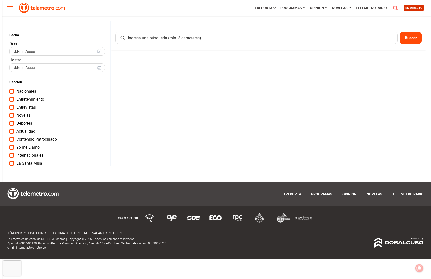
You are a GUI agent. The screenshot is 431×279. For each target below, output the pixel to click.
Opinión (317, 8)
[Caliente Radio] (259, 221)
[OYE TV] (172, 221)
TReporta (263, 8)
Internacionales (29, 155)
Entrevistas (26, 107)
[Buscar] (123, 38)
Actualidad (25, 131)
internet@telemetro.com (32, 247)
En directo (413, 8)
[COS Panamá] (194, 221)
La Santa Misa (29, 163)
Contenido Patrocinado (36, 139)
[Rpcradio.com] (237, 221)
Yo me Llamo (28, 147)
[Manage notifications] (419, 268)
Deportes (24, 123)
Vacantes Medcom (107, 233)
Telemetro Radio (371, 8)
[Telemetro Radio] (281, 221)
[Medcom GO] (128, 221)
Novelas (340, 8)
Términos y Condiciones (27, 233)
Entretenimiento (30, 99)
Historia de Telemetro (69, 233)
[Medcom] (303, 221)
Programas (291, 8)
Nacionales (26, 91)
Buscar (411, 38)
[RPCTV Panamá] (150, 221)
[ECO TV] (215, 221)
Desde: (15, 43)
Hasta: (15, 60)
